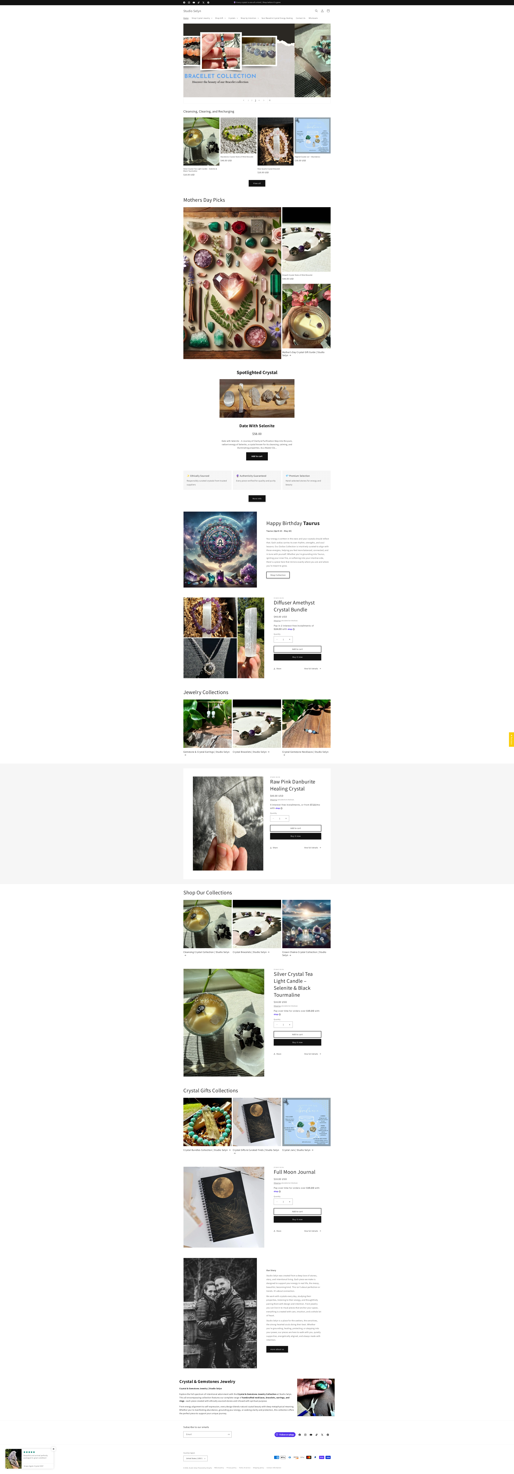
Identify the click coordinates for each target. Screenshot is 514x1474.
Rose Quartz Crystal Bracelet (269, 169)
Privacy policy (232, 1468)
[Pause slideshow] (270, 100)
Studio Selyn (193, 1468)
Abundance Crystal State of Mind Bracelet (236, 157)
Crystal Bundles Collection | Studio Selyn (205, 1150)
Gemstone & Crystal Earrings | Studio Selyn (206, 751)
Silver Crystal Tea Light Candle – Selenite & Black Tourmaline (200, 170)
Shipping (277, 621)
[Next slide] (264, 100)
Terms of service (244, 1468)
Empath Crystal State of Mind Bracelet (297, 275)
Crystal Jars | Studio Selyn (296, 1150)
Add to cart (257, 456)
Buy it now (297, 657)
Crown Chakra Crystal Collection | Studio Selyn (304, 953)
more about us (277, 1349)
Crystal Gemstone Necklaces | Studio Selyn (305, 751)
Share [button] (278, 668)
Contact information (274, 1468)
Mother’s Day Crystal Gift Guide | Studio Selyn (303, 354)
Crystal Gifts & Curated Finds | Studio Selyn (256, 1150)
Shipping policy (258, 1468)
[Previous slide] (244, 100)
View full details (311, 668)
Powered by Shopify (205, 1468)
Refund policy (219, 1468)
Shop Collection (278, 575)
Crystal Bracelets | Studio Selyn (250, 751)
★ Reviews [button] (511, 739)
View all (257, 183)
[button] (201, 18)
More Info (257, 498)
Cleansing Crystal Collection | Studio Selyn (206, 952)
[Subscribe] (228, 1434)
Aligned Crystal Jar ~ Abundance (307, 157)
